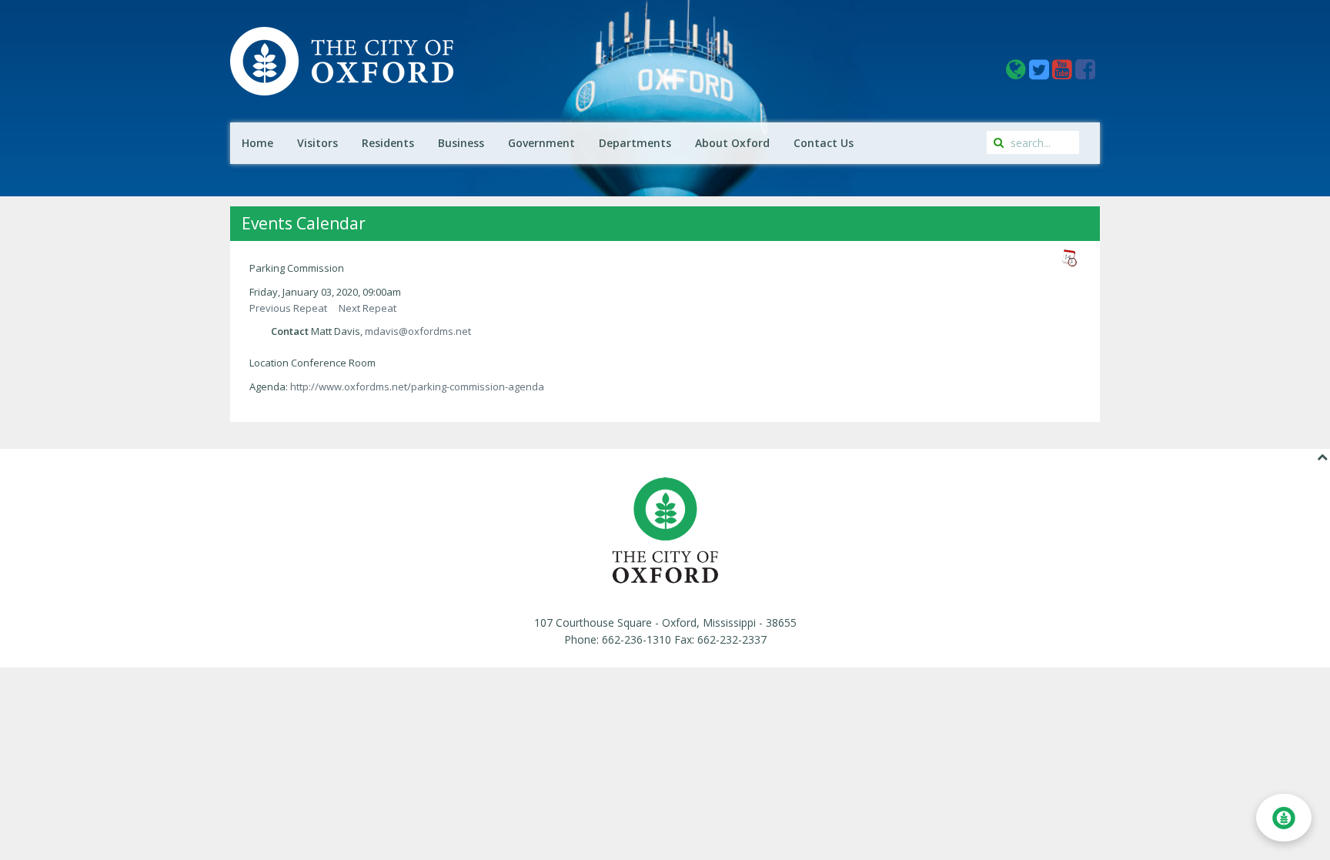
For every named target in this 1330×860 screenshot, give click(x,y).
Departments (635, 143)
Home (257, 143)
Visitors (317, 143)
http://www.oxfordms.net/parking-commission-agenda (417, 386)
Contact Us (824, 143)
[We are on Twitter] (1040, 73)
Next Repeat (367, 308)
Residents (388, 143)
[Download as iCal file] (1069, 258)
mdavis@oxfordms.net (418, 331)
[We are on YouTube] (1063, 73)
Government (541, 143)
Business (461, 143)
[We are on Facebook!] (1085, 73)
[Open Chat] (1284, 818)
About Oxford (732, 143)
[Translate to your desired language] (1017, 73)
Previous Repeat (288, 308)
